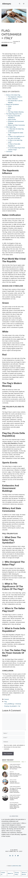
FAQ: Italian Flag (10, 127)
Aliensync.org (16, 865)
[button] (20, 3)
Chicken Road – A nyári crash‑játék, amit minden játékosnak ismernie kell (15, 806)
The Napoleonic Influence (15, 97)
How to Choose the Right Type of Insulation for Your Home (15, 767)
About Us (10, 873)
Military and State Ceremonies (16, 125)
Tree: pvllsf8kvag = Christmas (12, 704)
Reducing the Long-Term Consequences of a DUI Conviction (15, 775)
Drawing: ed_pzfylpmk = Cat (12, 706)
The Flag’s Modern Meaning (15, 112)
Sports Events (12, 119)
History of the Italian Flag (13, 95)
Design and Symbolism (12, 104)
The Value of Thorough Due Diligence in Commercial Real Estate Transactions (15, 790)
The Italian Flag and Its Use (13, 114)
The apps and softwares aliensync (15, 782)
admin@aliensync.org (6, 42)
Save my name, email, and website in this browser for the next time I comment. (14, 747)
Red (9, 110)
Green (9, 106)
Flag (5, 701)
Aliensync (6, 4)
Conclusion (9, 151)
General (4, 45)
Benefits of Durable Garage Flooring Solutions (14, 798)
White (9, 108)
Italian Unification (13, 98)
